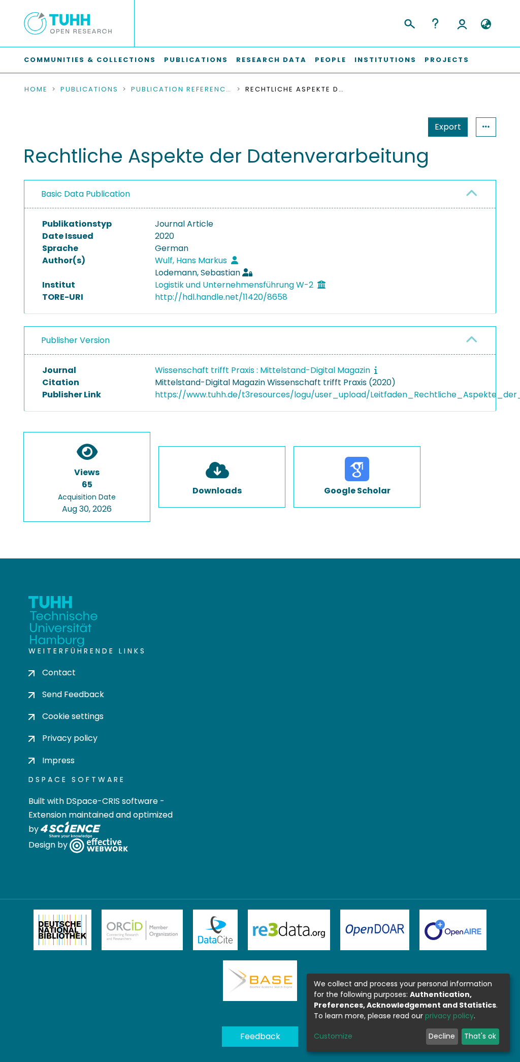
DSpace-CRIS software (112, 801)
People (330, 60)
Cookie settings (73, 716)
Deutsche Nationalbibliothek (62, 930)
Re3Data (289, 930)
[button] (485, 24)
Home (36, 89)
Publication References (182, 89)
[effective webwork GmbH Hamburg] (99, 845)
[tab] (260, 194)
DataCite (215, 930)
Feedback (260, 1036)
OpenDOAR (374, 930)
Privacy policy (70, 738)
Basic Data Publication (85, 194)
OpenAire (453, 930)
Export (448, 127)
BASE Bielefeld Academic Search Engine (260, 980)
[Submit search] (409, 22)
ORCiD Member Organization (142, 930)
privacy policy (449, 1016)
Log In (462, 23)
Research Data (271, 60)
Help (435, 23)
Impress (58, 760)
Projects (447, 60)
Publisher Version (75, 340)
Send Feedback (73, 694)
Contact (59, 672)
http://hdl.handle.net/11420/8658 (221, 297)
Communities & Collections (90, 60)
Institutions (385, 60)
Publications (196, 60)
